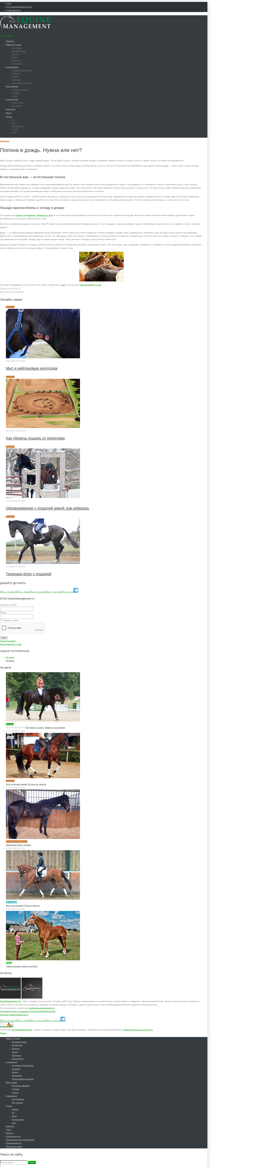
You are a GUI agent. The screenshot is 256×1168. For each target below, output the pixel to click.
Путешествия (17, 126)
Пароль (3, 613)
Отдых (9, 116)
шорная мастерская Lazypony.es (138, 1030)
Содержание (12, 67)
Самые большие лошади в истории (21, 966)
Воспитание (17, 48)
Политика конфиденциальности (14, 1015)
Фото (14, 132)
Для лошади (17, 106)
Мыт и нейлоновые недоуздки (31, 368)
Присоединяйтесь (14, 1143)
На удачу (10, 657)
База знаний (12, 86)
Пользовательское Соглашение (20, 1140)
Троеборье (16, 60)
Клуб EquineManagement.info (19, 7)
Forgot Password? (8, 641)
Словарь (15, 93)
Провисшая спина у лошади (18, 845)
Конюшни (10, 109)
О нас (8, 3)
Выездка (15, 54)
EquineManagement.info (10, 1001)
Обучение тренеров (20, 90)
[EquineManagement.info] (25, 28)
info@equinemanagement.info (41, 1008)
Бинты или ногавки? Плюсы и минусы (23, 906)
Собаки (15, 129)
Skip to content (6, 35)
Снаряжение (12, 99)
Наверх (3, 1033)
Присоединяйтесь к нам (90, 285)
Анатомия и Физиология (22, 70)
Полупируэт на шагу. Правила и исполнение (45, 727)
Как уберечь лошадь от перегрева (35, 438)
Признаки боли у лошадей (28, 574)
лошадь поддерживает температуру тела (33, 215)
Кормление (16, 80)
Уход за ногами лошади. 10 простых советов (26, 784)
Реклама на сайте (14, 1146)
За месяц (10, 661)
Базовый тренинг (19, 51)
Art (13, 120)
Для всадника (17, 103)
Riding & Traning (13, 44)
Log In (63, 285)
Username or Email (8, 605)
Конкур (15, 57)
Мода (14, 123)
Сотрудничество (13, 10)
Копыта (15, 77)
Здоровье (16, 74)
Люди (8, 113)
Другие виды (17, 64)
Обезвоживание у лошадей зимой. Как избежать (47, 508)
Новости (10, 41)
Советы (15, 96)
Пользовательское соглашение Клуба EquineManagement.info (27, 1011)
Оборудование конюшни (22, 83)
